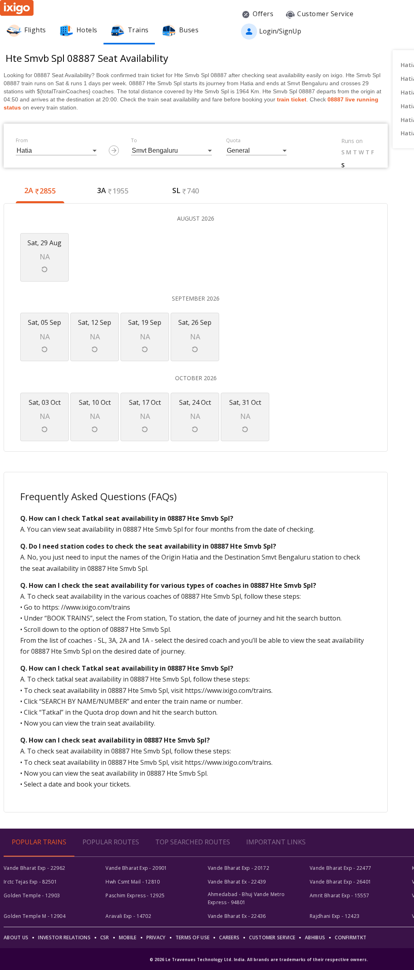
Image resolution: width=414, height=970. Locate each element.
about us (16, 937)
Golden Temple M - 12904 (34, 916)
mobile (128, 937)
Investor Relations (64, 937)
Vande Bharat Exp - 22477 (340, 868)
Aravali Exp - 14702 (128, 916)
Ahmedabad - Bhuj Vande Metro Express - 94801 (246, 898)
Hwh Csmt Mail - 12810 (133, 881)
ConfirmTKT (350, 937)
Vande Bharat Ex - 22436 (237, 916)
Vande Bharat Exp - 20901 (136, 868)
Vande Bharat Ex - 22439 (237, 881)
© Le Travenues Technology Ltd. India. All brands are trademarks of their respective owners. (259, 959)
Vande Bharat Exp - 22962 (34, 868)
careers (229, 937)
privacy (156, 937)
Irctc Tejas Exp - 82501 (30, 881)
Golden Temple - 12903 (32, 895)
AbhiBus (315, 937)
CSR (104, 937)
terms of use (192, 937)
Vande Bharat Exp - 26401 (340, 881)
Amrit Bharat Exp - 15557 (339, 895)
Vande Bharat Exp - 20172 (238, 868)
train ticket (291, 99)
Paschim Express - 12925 (135, 895)
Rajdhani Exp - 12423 (334, 916)
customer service (272, 937)
